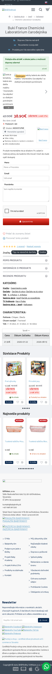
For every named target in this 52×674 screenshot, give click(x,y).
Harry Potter (21, 301)
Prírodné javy (34, 381)
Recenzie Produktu (14, 276)
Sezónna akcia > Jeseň (12, 304)
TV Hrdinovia (8, 301)
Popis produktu (12, 260)
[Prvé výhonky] (14, 368)
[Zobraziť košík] (47, 9)
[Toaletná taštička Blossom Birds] (38, 428)
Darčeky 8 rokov (18, 291)
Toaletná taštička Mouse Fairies (14, 441)
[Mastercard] (23, 669)
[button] (17, 91)
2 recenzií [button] (21, 246)
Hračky (6, 288)
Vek (4, 295)
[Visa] (15, 669)
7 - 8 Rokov (22, 295)
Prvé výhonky (10, 381)
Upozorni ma (27, 221)
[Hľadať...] (40, 9)
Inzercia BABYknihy (15, 529)
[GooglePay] (37, 669)
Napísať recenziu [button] (34, 246)
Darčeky (6, 291)
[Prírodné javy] (38, 368)
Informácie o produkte (17, 268)
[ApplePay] (30, 669)
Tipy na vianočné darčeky (24, 252)
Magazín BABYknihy (15, 521)
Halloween (39, 16)
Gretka (43, 252)
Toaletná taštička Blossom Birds (38, 441)
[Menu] (33, 9)
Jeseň (30, 16)
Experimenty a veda (19, 288)
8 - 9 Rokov (12, 295)
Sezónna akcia (19, 16)
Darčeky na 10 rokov (34, 291)
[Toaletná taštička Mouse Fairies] (14, 428)
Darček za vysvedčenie (30, 298)
